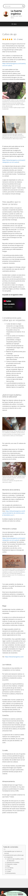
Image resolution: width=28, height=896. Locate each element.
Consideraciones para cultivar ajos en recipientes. (14, 856)
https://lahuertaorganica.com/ (14, 657)
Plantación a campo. (12, 864)
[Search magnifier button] (23, 6)
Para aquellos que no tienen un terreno (13, 852)
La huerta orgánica (16, 12)
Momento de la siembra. (13, 862)
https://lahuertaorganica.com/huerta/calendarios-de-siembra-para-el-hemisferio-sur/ (13, 513)
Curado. (9, 871)
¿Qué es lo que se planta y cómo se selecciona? (15, 859)
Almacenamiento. (11, 873)
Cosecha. (9, 869)
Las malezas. (10, 868)
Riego (8, 866)
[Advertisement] (14, 829)
